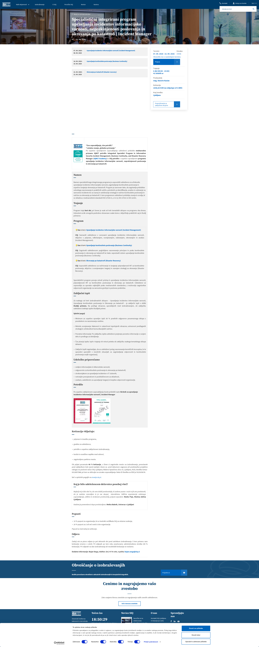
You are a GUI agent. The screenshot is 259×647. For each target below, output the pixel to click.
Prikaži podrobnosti (151, 642)
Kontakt (224, 3)
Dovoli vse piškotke (196, 628)
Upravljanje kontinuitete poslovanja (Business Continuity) (107, 61)
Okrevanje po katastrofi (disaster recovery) (102, 72)
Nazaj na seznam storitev (82, 14)
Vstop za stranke (240, 3)
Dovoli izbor (196, 635)
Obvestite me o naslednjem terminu (167, 57)
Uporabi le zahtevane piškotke (196, 641)
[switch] (103, 641)
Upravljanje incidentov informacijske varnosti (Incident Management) (111, 50)
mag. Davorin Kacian (161, 80)
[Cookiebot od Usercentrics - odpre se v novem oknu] (59, 643)
